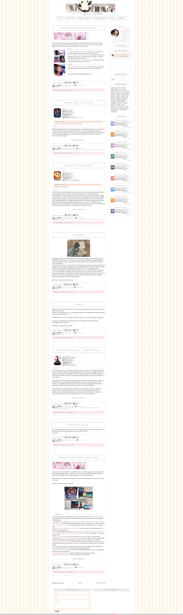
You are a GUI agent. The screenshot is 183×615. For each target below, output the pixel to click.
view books (129, 127)
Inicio (80, 583)
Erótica (122, 92)
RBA (80, 149)
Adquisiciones (62, 86)
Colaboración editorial (75, 407)
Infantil (118, 96)
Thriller (126, 107)
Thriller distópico (115, 109)
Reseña (83, 149)
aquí (96, 53)
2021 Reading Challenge (121, 142)
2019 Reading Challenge (121, 164)
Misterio (113, 98)
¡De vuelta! (78, 235)
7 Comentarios (79, 287)
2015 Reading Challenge (121, 207)
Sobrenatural (114, 107)
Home (60, 18)
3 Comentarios (81, 148)
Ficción (118, 94)
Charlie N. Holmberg (64, 407)
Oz (99, 407)
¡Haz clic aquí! (124, 56)
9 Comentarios (80, 567)
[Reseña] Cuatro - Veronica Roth (78, 103)
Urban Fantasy (123, 109)
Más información (121, 614)
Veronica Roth (92, 149)
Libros (68, 86)
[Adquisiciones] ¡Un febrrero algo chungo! (79, 28)
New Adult (125, 98)
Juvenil (96, 407)
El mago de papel (85, 407)
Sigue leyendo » (78, 140)
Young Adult (99, 149)
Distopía (65, 149)
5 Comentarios (80, 406)
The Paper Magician (65, 408)
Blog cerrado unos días (78, 425)
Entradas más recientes (58, 583)
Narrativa (119, 98)
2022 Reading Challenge (121, 131)
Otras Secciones (70, 18)
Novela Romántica (121, 100)
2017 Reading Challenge (121, 185)
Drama (117, 92)
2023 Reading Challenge (121, 120)
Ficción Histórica (124, 94)
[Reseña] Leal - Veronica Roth (78, 166)
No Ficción (113, 100)
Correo (112, 18)
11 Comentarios (80, 85)
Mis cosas (61, 288)
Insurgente (74, 123)
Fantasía (92, 407)
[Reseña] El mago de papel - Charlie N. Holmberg (79, 350)
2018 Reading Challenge (121, 175)
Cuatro (61, 149)
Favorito (76, 149)
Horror (112, 96)
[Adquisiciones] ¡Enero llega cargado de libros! (78, 457)
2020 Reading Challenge (121, 153)
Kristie (116, 122)
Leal (81, 123)
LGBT (127, 96)
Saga (87, 149)
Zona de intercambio (99, 18)
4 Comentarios (80, 217)
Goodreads (121, 18)
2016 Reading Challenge (121, 196)
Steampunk (121, 107)
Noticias (78, 304)
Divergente (66, 123)
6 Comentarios (79, 332)
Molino (79, 219)
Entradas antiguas (101, 582)
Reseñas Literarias (84, 18)
